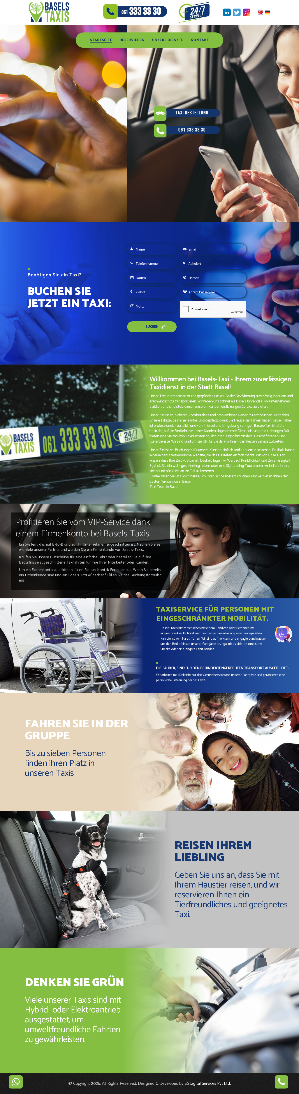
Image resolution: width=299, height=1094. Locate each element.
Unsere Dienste (167, 40)
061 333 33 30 (65, 130)
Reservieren (132, 40)
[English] (261, 12)
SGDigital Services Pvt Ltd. (208, 1083)
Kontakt (200, 40)
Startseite (101, 40)
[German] (268, 12)
